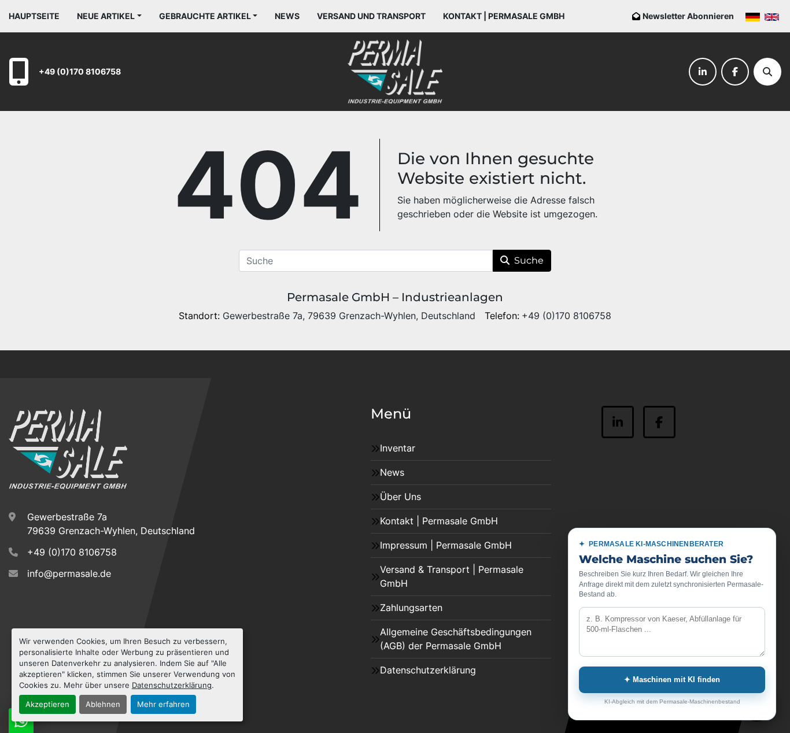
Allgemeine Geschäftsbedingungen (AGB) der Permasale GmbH (455, 638)
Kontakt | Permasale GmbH (503, 16)
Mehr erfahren (163, 704)
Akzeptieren (47, 704)
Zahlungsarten (411, 607)
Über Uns (400, 496)
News (287, 16)
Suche (529, 260)
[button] (109, 16)
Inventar (397, 448)
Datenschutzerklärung (172, 685)
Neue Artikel (106, 16)
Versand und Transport (371, 16)
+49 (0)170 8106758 (80, 71)
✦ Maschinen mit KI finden (672, 679)
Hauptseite (34, 16)
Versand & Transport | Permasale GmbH (451, 576)
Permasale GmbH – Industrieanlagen (395, 297)
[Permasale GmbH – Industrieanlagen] (68, 449)
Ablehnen (103, 704)
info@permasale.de (69, 573)
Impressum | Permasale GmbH (446, 545)
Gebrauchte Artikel (205, 16)
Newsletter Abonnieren (688, 16)
